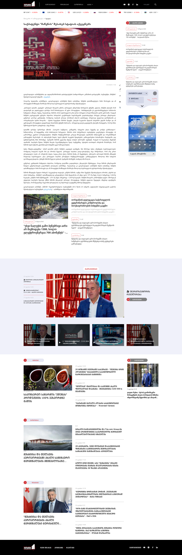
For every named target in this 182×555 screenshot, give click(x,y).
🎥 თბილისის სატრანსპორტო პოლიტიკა (33, 280)
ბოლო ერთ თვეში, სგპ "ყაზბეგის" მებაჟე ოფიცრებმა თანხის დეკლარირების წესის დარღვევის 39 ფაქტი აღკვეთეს (96, 465)
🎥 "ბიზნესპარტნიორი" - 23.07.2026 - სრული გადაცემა (33, 291)
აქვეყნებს (46, 97)
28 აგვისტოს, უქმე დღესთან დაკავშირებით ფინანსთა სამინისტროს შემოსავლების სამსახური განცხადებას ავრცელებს (97, 448)
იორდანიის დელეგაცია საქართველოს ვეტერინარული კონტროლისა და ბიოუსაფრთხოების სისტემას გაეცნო (90, 202)
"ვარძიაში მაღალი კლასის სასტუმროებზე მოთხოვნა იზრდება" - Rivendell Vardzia (97, 404)
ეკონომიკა (78, 4)
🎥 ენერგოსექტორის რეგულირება (138, 293)
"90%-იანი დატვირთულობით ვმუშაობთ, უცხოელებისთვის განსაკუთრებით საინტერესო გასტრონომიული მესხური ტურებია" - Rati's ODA (95, 512)
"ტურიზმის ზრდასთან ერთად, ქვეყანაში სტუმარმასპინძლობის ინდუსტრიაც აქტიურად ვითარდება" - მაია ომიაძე (99, 494)
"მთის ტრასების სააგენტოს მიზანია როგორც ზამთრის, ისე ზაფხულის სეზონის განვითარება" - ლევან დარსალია (98, 530)
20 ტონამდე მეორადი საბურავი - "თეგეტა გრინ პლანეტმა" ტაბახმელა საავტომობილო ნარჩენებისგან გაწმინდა (99, 372)
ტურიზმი (75, 219)
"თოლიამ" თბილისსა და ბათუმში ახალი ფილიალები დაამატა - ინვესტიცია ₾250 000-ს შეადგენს (98, 388)
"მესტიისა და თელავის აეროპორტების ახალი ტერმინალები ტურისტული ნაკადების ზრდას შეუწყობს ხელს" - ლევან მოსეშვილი (92, 225)
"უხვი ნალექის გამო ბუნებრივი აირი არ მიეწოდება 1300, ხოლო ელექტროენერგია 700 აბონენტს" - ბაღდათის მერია (45, 229)
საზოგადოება (38, 18)
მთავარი (27, 18)
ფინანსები (64, 4)
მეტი (89, 4)
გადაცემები (50, 4)
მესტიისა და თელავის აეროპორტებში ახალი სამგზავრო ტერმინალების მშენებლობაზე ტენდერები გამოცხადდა (92, 241)
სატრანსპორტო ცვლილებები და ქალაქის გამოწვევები (33, 302)
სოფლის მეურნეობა (79, 196)
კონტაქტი (58, 548)
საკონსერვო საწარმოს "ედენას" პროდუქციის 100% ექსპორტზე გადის (45, 398)
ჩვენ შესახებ (45, 548)
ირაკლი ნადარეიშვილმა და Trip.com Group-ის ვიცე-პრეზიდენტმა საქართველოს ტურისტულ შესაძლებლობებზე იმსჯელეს (98, 431)
